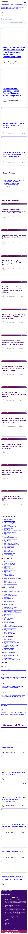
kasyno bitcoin (7, 617)
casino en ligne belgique (10, 570)
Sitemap (16, 930)
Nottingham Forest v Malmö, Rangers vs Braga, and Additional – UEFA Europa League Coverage (13, 342)
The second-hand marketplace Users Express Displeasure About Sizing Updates (12, 92)
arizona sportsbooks (8, 523)
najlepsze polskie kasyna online (11, 642)
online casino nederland (9, 541)
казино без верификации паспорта (13, 578)
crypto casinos (7, 550)
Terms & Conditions (10, 930)
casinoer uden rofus (8, 643)
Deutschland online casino (10, 561)
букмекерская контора (9, 563)
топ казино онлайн (9, 608)
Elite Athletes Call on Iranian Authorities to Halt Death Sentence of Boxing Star (13, 446)
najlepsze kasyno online (9, 622)
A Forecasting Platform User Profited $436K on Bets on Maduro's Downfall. (14, 394)
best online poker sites (9, 548)
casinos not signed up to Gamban (12, 659)
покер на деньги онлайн (10, 584)
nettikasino (6, 597)
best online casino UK (9, 641)
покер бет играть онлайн (10, 564)
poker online (7, 525)
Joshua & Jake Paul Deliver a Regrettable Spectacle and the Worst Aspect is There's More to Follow (13, 211)
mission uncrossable (9, 618)
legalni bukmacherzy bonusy (11, 645)
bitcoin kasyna (7, 621)
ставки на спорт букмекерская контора (14, 530)
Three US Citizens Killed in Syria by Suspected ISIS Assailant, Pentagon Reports (13, 687)
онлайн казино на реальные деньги (13, 610)
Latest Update (4, 1)
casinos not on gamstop (9, 521)
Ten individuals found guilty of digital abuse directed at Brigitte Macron (12, 498)
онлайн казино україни (10, 628)
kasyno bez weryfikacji (9, 646)
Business (7, 920)
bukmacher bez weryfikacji (10, 607)
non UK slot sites (8, 629)
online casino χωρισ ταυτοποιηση (12, 543)
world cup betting (8, 594)
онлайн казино (8, 614)
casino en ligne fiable (9, 648)
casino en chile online (9, 625)
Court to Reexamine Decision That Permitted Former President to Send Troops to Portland (14, 154)
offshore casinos (8, 574)
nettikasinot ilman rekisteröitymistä (12, 612)
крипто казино (8, 579)
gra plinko (6, 615)
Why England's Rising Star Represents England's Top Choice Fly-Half (13, 263)
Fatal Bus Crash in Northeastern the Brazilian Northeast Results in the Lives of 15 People (13, 695)
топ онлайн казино (9, 554)
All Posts (7, 919)
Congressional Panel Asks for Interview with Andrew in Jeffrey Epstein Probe (12, 472)
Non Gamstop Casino (9, 598)
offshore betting (7, 567)
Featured (7, 924)
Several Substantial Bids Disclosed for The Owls (15, 908)
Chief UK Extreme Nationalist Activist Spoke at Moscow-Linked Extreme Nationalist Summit (13, 713)
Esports (6, 922)
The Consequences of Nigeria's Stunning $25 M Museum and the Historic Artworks (12, 7)
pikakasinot (6, 656)
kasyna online (7, 623)
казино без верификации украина (13, 555)
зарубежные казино (9, 599)
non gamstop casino (8, 519)
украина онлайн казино (10, 611)
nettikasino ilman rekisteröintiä (11, 544)
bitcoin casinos (7, 529)
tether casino (7, 536)
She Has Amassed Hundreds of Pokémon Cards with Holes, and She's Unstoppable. (13, 678)
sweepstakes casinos (9, 546)
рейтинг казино (8, 632)
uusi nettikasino (7, 592)
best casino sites (8, 571)
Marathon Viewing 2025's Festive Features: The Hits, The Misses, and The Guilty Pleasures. (13, 368)
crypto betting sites (8, 528)
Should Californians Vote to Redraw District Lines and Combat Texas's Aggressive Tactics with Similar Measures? (13, 289)
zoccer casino (7, 619)
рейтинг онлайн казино (10, 582)
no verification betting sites (10, 537)
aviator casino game (8, 568)
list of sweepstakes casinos (10, 526)
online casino (7, 533)
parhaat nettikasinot (8, 590)
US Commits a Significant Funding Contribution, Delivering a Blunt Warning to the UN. (13, 316)
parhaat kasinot (7, 581)
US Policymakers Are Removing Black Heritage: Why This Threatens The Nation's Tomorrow (14, 420)
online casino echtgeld (9, 553)
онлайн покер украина (10, 532)
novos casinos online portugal (11, 655)
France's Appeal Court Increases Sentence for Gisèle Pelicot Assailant (13, 125)
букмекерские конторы (10, 633)
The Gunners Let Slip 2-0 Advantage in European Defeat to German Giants (14, 237)
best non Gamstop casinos (10, 658)
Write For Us (3, 930)
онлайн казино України (10, 601)
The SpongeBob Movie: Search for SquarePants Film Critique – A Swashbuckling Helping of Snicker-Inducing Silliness (14, 182)
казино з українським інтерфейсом (13, 591)
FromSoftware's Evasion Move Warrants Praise (13, 670)
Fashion (7, 923)
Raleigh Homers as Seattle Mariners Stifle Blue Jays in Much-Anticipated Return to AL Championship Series (14, 52)
